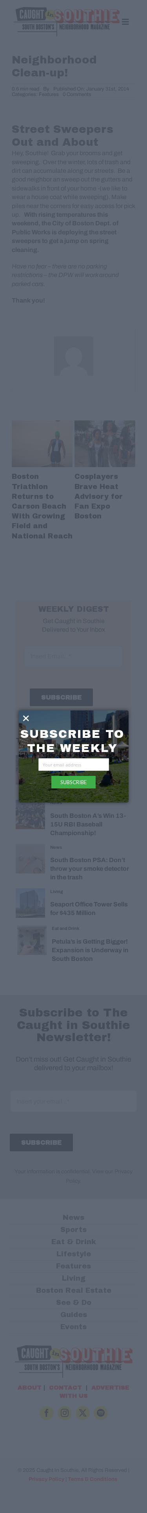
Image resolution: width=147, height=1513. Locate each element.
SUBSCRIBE (73, 782)
